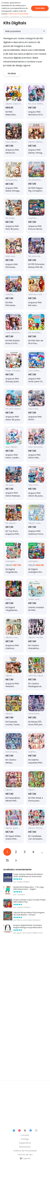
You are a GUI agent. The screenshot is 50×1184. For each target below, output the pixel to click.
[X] (25, 1130)
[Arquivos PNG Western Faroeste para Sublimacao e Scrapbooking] (13, 673)
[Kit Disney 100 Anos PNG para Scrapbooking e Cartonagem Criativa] (36, 711)
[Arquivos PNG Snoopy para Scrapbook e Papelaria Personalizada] (13, 368)
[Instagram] (36, 1130)
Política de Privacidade (25, 1150)
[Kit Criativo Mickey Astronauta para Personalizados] (13, 749)
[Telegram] (14, 1130)
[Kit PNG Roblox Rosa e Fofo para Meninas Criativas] (13, 330)
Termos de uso (25, 1154)
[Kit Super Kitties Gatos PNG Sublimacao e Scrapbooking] (13, 825)
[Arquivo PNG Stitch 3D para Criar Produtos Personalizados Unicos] (36, 482)
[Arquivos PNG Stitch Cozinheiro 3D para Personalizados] (36, 406)
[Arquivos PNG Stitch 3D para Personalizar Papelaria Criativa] (13, 406)
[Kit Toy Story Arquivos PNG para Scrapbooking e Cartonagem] (13, 520)
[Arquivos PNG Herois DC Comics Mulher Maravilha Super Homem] (13, 139)
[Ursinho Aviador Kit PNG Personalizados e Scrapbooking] (36, 596)
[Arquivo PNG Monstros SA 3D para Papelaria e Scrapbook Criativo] (36, 101)
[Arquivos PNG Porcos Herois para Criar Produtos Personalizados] (36, 215)
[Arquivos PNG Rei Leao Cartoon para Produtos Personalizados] (36, 292)
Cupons (26, 1158)
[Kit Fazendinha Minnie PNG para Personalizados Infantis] (13, 787)
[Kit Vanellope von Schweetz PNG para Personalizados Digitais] (36, 825)
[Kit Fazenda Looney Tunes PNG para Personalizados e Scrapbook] (13, 711)
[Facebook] (30, 1130)
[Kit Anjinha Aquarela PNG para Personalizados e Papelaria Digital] (36, 749)
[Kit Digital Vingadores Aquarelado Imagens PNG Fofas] (13, 558)
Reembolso (25, 1146)
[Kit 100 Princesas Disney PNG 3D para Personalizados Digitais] (36, 253)
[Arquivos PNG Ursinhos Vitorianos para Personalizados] (13, 635)
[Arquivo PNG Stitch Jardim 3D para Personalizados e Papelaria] (13, 444)
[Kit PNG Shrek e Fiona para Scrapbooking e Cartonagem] (36, 787)
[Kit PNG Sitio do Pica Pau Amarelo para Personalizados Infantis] (36, 330)
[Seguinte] (16, 860)
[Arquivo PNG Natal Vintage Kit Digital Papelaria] (13, 177)
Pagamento (25, 1143)
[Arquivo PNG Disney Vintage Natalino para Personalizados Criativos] (36, 139)
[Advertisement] (25, 1007)
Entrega (25, 1139)
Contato (25, 1135)
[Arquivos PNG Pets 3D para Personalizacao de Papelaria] (13, 215)
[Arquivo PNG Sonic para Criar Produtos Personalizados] (36, 368)
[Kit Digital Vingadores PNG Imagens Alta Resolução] (13, 596)
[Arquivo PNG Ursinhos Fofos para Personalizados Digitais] (36, 520)
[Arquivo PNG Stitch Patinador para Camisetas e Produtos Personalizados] (13, 482)
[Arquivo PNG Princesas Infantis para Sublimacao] (13, 253)
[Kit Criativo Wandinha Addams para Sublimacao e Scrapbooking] (36, 635)
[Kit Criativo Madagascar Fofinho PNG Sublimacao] (36, 673)
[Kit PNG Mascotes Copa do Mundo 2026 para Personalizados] (13, 101)
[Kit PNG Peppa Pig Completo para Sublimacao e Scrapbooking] (36, 177)
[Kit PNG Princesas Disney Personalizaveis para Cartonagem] (13, 292)
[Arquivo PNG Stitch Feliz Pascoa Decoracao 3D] (36, 444)
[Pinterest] (19, 1130)
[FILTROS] (25, 73)
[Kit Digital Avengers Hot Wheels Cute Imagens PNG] (36, 558)
